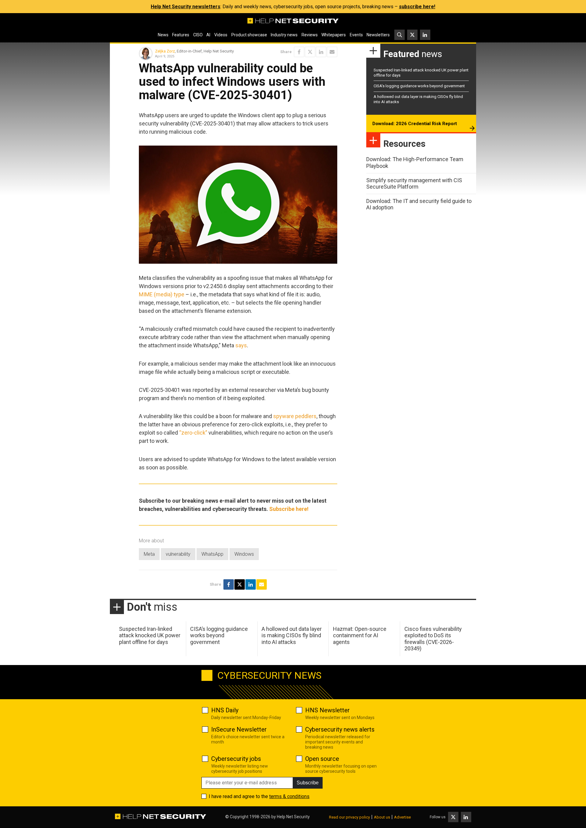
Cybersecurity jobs (236, 758)
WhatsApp (212, 554)
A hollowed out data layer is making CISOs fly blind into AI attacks (292, 635)
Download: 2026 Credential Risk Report (414, 123)
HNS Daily (224, 710)
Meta (149, 554)
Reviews (310, 34)
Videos (220, 34)
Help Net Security (293, 816)
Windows (244, 554)
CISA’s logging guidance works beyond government (419, 86)
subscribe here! (417, 6)
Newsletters (378, 34)
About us (382, 817)
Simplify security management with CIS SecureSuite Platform (414, 183)
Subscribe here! (289, 509)
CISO (198, 34)
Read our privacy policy (349, 817)
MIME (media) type (161, 294)
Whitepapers (333, 34)
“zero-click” (193, 432)
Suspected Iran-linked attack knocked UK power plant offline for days (149, 635)
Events (356, 34)
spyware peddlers (295, 416)
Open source (322, 758)
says (241, 345)
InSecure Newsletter (239, 729)
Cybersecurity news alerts (339, 729)
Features (180, 34)
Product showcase (249, 34)
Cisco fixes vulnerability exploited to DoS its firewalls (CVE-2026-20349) (433, 639)
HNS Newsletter (327, 710)
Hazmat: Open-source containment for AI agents (359, 635)
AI (208, 34)
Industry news (284, 34)
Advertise (402, 817)
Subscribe (308, 782)
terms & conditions (289, 796)
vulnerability (178, 554)
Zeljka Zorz (165, 51)
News (163, 34)
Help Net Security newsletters (185, 6)
